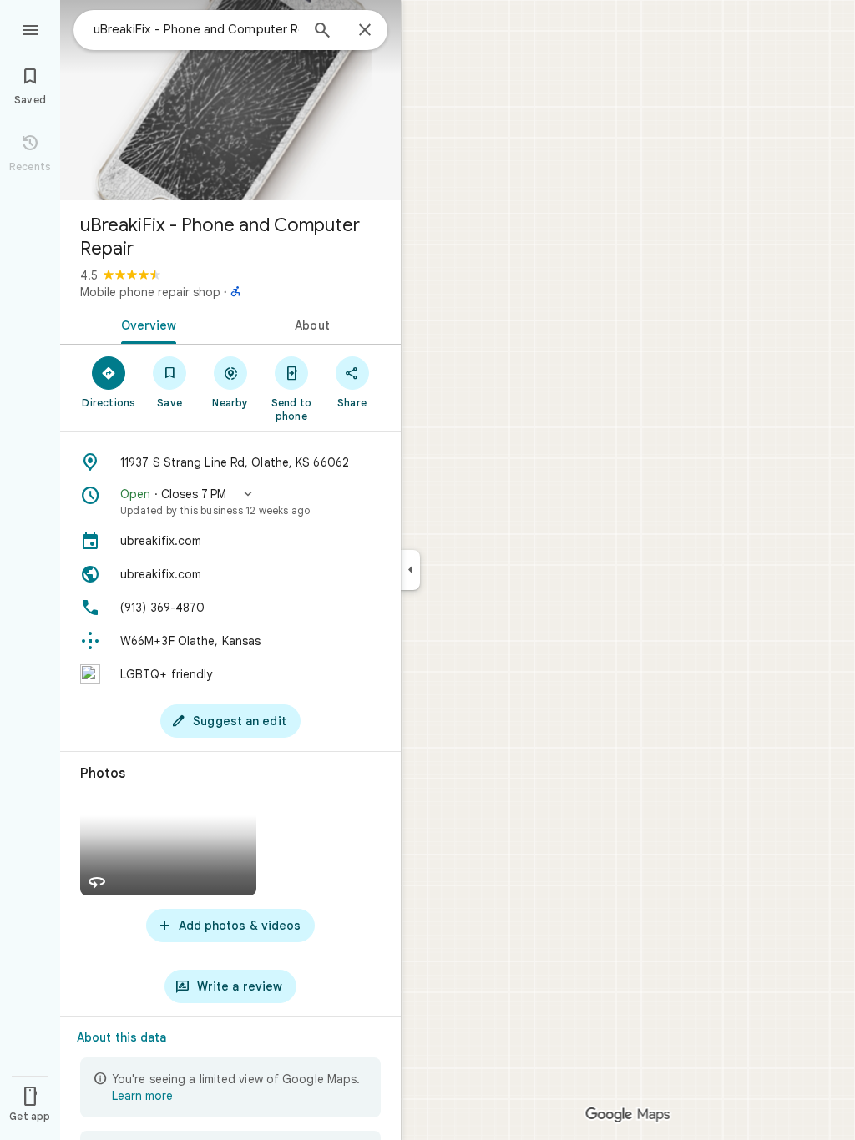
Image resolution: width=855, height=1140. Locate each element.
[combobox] (196, 29)
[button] (230, 501)
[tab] (145, 324)
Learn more (142, 1095)
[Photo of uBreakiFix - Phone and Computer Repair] (230, 100)
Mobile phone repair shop (150, 292)
